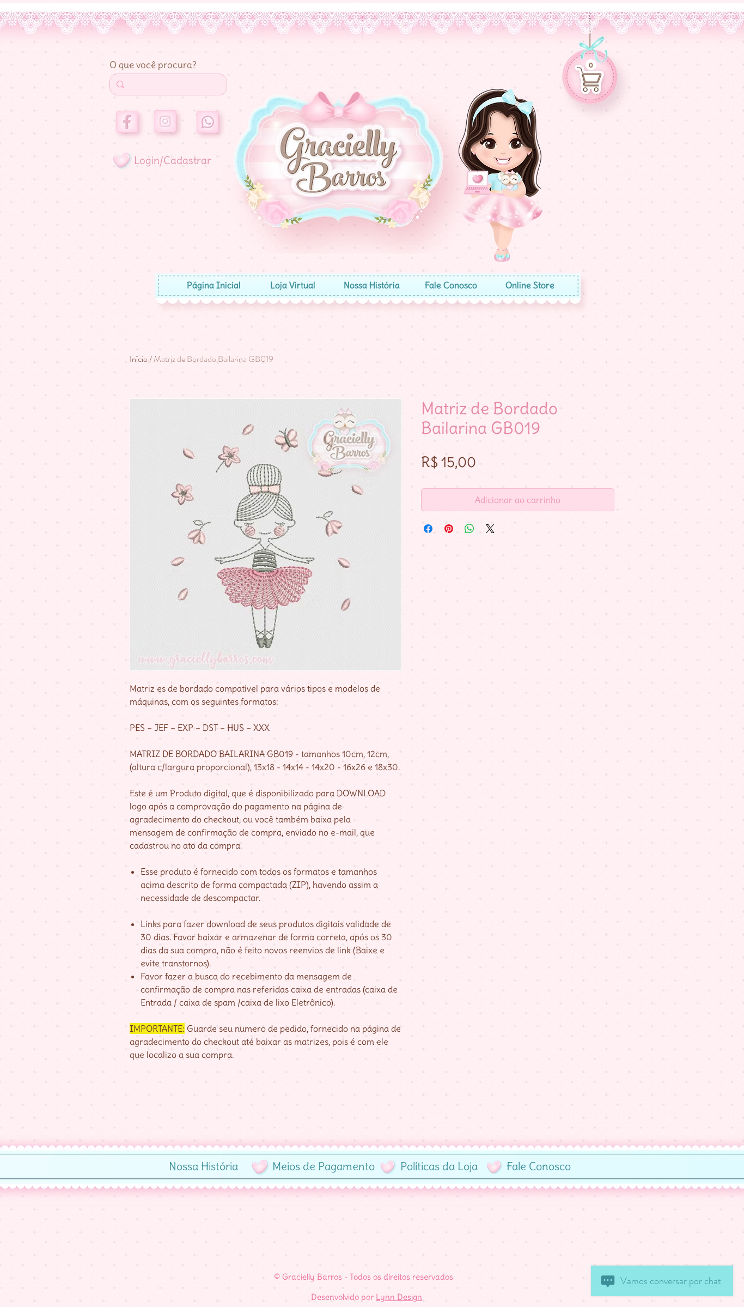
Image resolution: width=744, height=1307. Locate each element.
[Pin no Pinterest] (448, 528)
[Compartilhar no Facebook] (428, 528)
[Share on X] (490, 528)
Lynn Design (399, 1297)
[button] (591, 64)
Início (139, 359)
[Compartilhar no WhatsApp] (469, 528)
